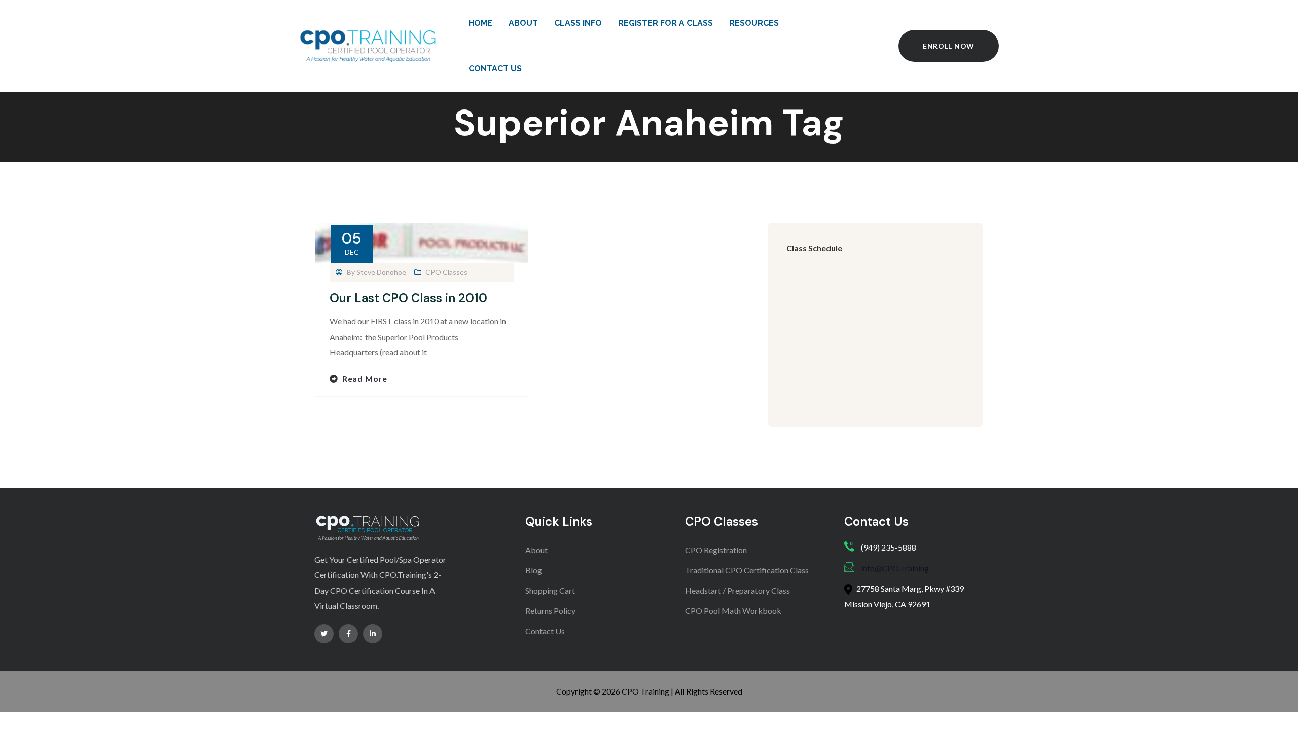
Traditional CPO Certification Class (747, 570)
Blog (533, 570)
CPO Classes (446, 272)
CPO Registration (716, 550)
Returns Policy (550, 610)
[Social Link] (324, 633)
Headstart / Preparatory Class (737, 590)
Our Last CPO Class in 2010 (408, 298)
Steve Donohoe (381, 272)
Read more (364, 378)
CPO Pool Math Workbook (733, 610)
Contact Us (545, 631)
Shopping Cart (550, 590)
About (536, 550)
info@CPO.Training (895, 568)
